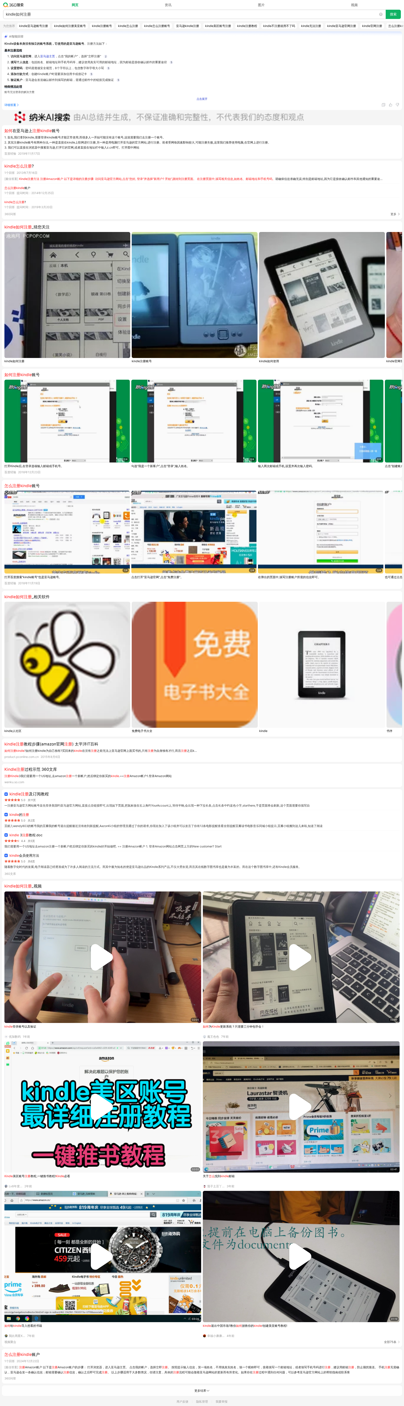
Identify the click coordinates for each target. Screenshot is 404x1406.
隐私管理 (202, 1401)
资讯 (168, 5)
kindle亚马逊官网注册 (341, 26)
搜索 (393, 14)
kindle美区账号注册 (218, 26)
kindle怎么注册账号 (157, 26)
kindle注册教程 (247, 26)
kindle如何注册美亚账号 (70, 26)
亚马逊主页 (47, 56)
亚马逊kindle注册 (187, 26)
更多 (393, 214)
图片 (261, 5)
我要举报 (221, 1401)
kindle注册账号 (102, 26)
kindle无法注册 (311, 26)
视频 (354, 5)
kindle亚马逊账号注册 (33, 26)
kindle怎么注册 (128, 26)
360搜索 (14, 5)
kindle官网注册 (372, 26)
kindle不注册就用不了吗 (279, 26)
